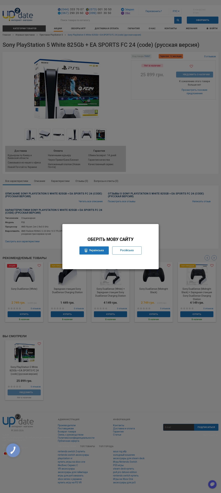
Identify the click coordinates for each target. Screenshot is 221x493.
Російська (127, 250)
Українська (96, 250)
